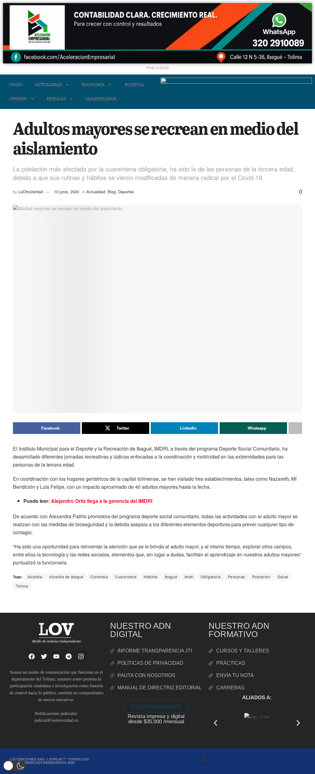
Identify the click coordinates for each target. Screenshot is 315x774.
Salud (282, 576)
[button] (215, 723)
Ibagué (171, 576)
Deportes (126, 192)
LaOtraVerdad (30, 192)
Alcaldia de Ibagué (66, 576)
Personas (236, 576)
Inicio (16, 84)
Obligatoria (211, 576)
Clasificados (101, 99)
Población (261, 576)
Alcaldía (34, 576)
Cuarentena (126, 576)
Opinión (18, 99)
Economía (93, 84)
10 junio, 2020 (66, 192)
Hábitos (151, 576)
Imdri (189, 576)
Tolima (22, 585)
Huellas (56, 99)
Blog (112, 192)
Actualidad (48, 84)
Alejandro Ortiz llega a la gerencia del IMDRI (101, 500)
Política (134, 84)
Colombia (99, 576)
